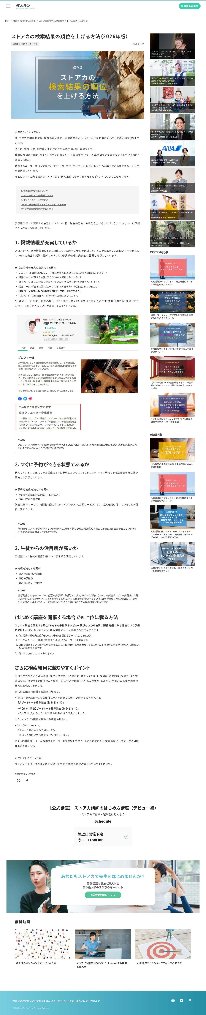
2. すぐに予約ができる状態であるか (37, 195)
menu (8, 6)
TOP (7, 20)
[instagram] (189, 1000)
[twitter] (173, 1000)
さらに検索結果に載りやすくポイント (37, 208)
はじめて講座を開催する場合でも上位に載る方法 (43, 204)
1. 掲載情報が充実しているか (34, 190)
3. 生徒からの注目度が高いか (34, 199)
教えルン (23, 5)
